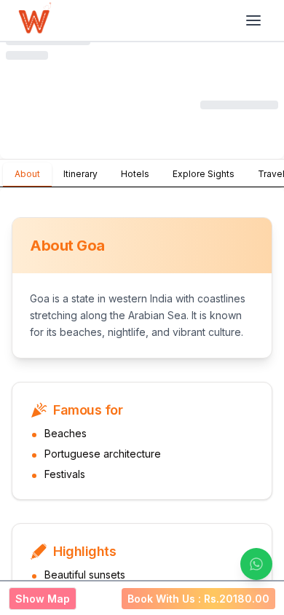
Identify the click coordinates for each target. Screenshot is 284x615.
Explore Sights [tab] (203, 173)
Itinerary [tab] (80, 173)
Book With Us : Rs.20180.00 (198, 598)
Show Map (42, 598)
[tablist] (142, 173)
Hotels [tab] (135, 173)
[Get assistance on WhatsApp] (256, 564)
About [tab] (27, 173)
